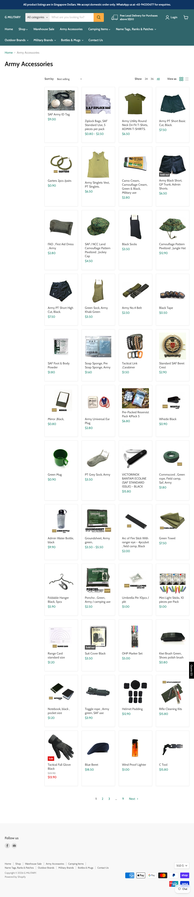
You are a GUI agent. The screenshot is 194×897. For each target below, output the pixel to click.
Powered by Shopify (15, 876)
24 (146, 79)
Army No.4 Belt (132, 308)
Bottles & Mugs (71, 40)
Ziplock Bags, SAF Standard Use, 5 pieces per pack (96, 125)
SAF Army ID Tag (59, 114)
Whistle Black (167, 419)
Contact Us (95, 40)
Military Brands (44, 40)
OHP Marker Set (132, 653)
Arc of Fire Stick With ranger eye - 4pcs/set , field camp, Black (135, 542)
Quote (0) (191, 670)
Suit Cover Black (95, 653)
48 (158, 79)
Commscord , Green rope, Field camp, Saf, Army (172, 478)
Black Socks (129, 244)
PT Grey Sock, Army (97, 474)
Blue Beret (91, 764)
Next (132, 799)
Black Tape (166, 308)
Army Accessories (71, 29)
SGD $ (180, 865)
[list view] (186, 79)
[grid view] (181, 79)
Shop (22, 29)
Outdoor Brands (15, 40)
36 (152, 79)
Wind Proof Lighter (134, 764)
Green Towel (167, 538)
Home (9, 29)
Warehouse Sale (43, 29)
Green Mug (55, 474)
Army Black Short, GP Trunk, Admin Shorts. (170, 184)
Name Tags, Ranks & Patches (135, 29)
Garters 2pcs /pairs (59, 180)
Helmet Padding (132, 709)
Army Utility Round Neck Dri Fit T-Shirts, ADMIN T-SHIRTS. (135, 125)
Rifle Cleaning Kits (170, 709)
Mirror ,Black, (56, 419)
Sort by (49, 79)
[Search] (99, 17)
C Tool (163, 764)
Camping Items (98, 29)
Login (174, 17)
